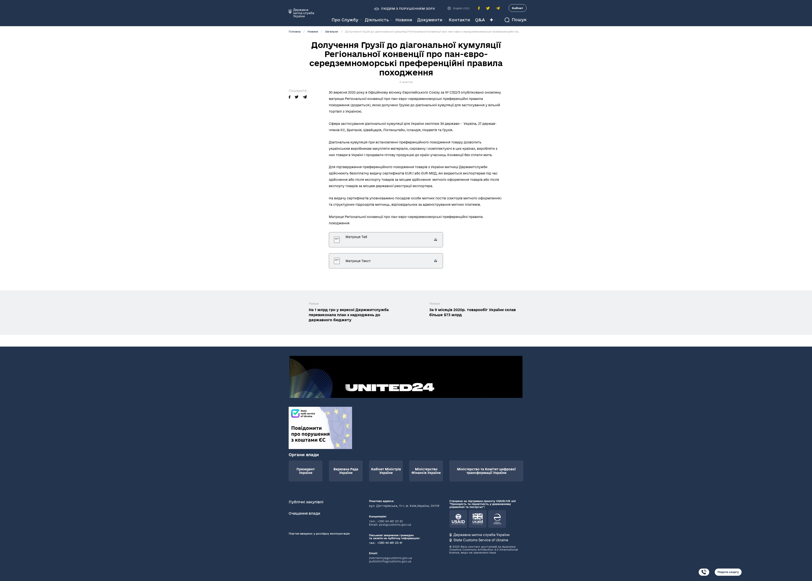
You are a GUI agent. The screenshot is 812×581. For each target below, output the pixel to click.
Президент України (305, 471)
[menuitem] (404, 19)
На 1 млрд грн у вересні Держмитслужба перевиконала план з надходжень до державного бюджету (349, 315)
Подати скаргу (728, 571)
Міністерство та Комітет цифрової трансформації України (486, 471)
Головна (294, 31)
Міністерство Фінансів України (426, 471)
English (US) (461, 8)
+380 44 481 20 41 (389, 542)
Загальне (331, 31)
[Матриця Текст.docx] (436, 261)
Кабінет (517, 8)
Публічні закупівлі (306, 502)
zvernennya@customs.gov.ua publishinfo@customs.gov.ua (390, 559)
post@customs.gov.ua (395, 524)
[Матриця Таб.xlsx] (436, 240)
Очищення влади (305, 513)
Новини (312, 31)
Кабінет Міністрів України (386, 471)
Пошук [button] (518, 20)
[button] (404, 9)
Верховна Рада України (345, 471)
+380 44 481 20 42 (390, 521)
